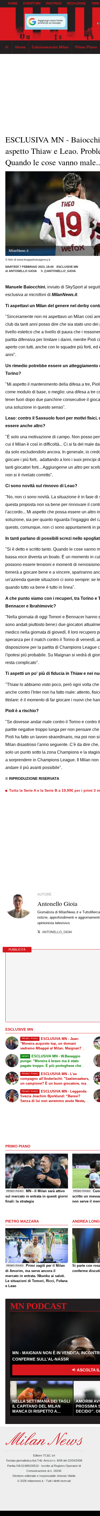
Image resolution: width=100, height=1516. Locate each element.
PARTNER (54, 3)
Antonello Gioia (23, 271)
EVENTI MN (32, 3)
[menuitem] (7, 47)
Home (13, 3)
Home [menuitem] (20, 47)
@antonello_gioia (59, 271)
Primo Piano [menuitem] (86, 47)
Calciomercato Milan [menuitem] (50, 47)
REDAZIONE (76, 3)
